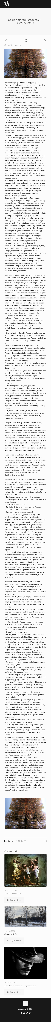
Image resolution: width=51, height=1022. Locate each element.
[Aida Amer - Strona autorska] (6, 4)
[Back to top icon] (25, 1003)
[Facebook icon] (21, 1012)
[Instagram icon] (30, 1012)
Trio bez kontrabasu (12, 893)
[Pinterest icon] (27, 1012)
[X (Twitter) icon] (24, 1012)
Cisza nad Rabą (10, 934)
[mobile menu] (47, 4)
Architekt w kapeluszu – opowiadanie (20, 985)
